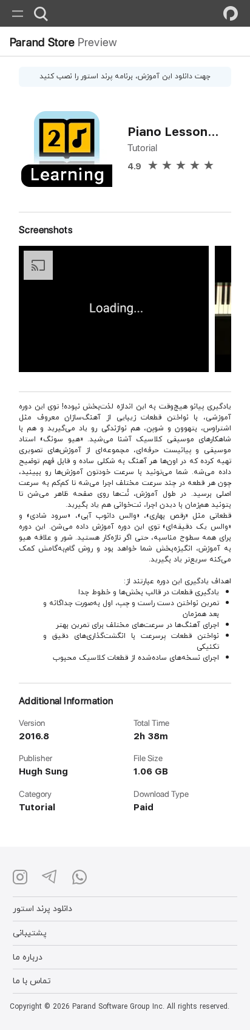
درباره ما (27, 956)
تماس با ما (32, 980)
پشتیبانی (30, 932)
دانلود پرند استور (42, 908)
